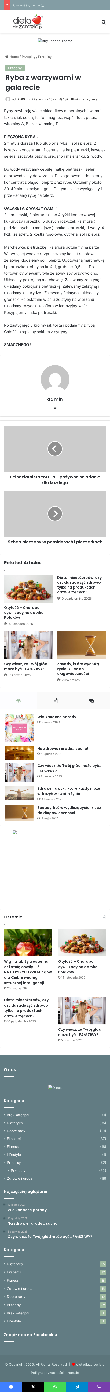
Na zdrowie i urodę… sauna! (62, 748)
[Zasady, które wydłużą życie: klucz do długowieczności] (81, 645)
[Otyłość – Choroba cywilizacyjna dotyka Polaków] (28, 589)
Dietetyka (15, 1123)
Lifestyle (14, 1155)
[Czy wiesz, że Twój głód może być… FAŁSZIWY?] (28, 645)
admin (16, 99)
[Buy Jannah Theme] (55, 41)
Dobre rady (16, 1131)
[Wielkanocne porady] (19, 728)
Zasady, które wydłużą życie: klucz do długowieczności (78, 668)
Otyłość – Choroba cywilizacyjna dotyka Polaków (24, 612)
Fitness (13, 1147)
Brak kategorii (18, 1115)
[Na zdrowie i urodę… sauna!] (19, 753)
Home (13, 57)
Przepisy (28, 57)
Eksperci (14, 1139)
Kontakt (73, 1373)
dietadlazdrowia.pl (90, 1364)
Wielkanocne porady (56, 716)
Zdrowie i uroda (19, 1178)
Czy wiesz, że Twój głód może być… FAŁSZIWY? (51, 5)
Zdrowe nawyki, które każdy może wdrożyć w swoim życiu (68, 791)
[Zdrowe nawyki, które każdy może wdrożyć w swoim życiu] (19, 793)
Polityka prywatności (47, 1373)
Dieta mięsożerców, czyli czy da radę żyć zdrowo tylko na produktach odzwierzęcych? (80, 585)
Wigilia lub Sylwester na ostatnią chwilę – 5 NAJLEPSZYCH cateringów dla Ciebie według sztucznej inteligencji (28, 972)
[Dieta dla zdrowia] (28, 21)
